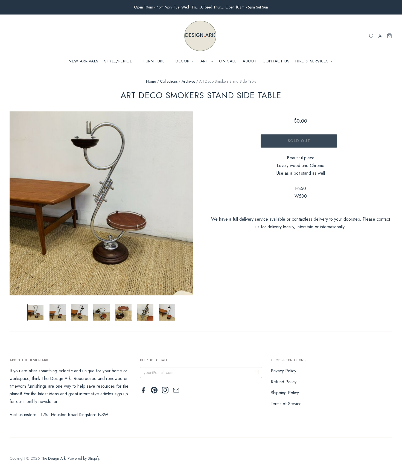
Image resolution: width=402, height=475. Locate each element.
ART (205, 61)
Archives (188, 81)
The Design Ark (53, 458)
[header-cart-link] (387, 36)
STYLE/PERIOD (119, 61)
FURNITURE (155, 61)
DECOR (183, 61)
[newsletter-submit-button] (256, 372)
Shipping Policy (285, 393)
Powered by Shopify (83, 458)
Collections (168, 81)
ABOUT (250, 61)
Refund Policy (283, 382)
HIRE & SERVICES (312, 61)
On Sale (228, 61)
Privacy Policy (283, 371)
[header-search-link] (369, 36)
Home (151, 81)
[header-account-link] (378, 36)
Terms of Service (286, 404)
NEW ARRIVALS (83, 61)
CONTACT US (276, 61)
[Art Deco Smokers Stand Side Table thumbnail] (36, 312)
